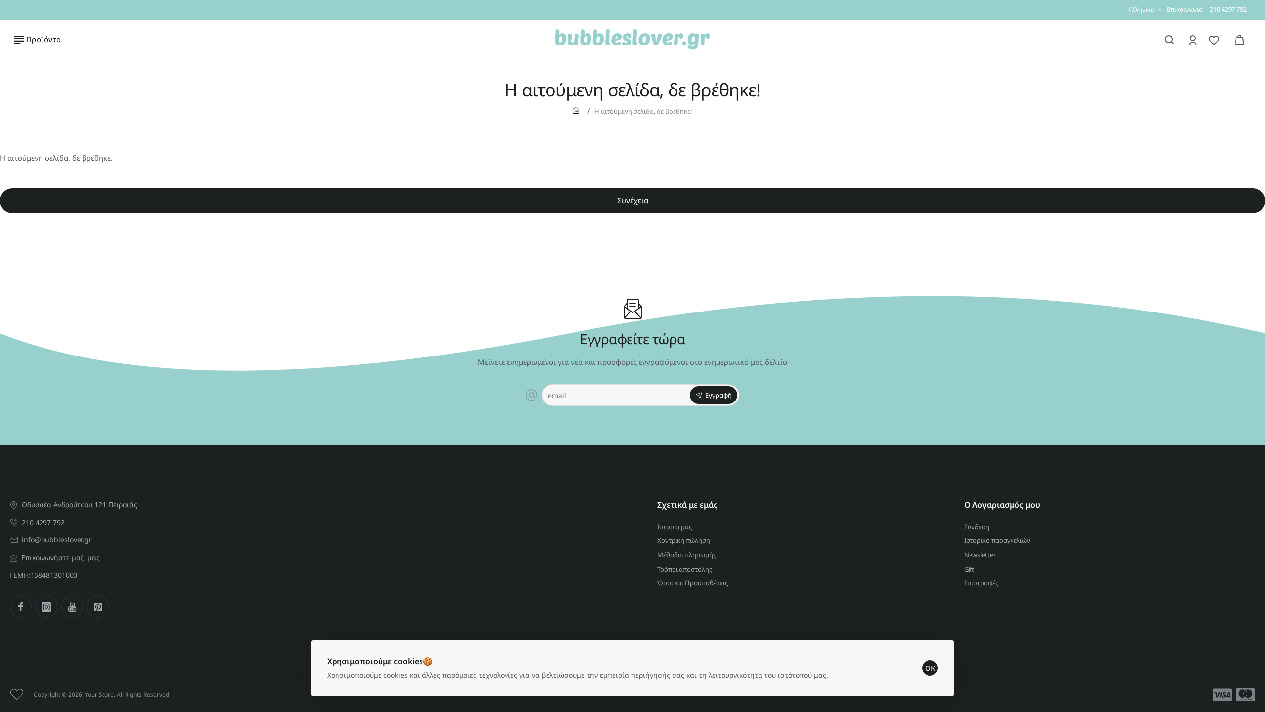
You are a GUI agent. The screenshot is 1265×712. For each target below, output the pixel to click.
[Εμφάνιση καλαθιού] (1239, 39)
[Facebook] (21, 607)
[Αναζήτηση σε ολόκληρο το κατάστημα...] (1169, 39)
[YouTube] (72, 607)
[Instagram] (46, 607)
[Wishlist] (1214, 40)
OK (930, 668)
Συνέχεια (632, 200)
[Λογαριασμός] (1193, 40)
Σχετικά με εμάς (687, 505)
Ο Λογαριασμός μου (1002, 505)
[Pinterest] (98, 607)
